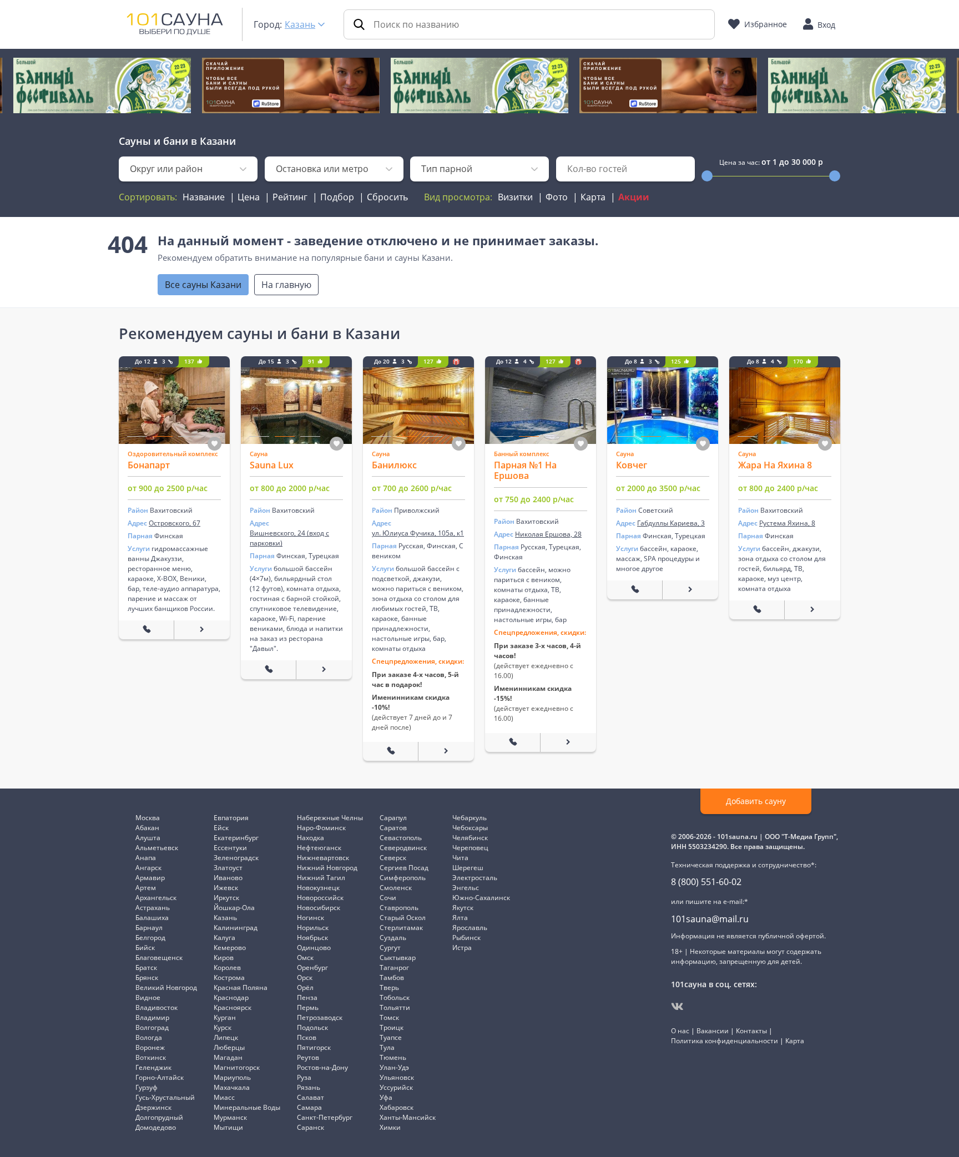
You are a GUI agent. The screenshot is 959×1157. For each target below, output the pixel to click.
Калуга (224, 937)
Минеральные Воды (247, 1107)
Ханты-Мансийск (408, 1117)
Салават (310, 1097)
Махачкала (232, 1087)
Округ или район (166, 169)
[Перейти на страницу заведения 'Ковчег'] (690, 589)
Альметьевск (156, 847)
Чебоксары (470, 827)
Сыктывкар (398, 957)
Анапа (145, 857)
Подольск (312, 1027)
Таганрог (394, 967)
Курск (222, 1027)
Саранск (310, 1127)
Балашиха (152, 917)
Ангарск (148, 867)
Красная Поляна (240, 987)
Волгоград (152, 1027)
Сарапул (393, 817)
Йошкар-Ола (234, 907)
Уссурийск (396, 1087)
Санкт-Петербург (324, 1117)
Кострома (229, 977)
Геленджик (153, 1067)
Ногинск (310, 917)
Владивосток (156, 1007)
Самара (309, 1107)
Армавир (150, 877)
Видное (147, 997)
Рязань (308, 1087)
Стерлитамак (401, 927)
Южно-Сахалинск (481, 897)
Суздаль (393, 937)
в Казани (213, 141)
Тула (387, 1047)
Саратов (393, 827)
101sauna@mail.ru (710, 919)
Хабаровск (396, 1107)
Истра (462, 947)
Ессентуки (230, 847)
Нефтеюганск (319, 847)
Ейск (221, 827)
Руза (304, 1077)
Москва (147, 817)
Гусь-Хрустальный (165, 1097)
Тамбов (392, 977)
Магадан (228, 1057)
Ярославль (469, 927)
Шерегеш (467, 867)
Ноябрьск (312, 937)
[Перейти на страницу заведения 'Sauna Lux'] (324, 669)
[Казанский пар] (102, 85)
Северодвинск (403, 847)
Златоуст (228, 867)
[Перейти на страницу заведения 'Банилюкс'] (446, 751)
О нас (680, 1030)
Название (204, 197)
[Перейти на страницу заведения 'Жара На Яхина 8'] (812, 609)
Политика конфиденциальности (724, 1040)
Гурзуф (146, 1087)
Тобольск (395, 997)
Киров (224, 957)
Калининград (236, 927)
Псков (306, 1037)
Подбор (337, 197)
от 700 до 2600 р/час (412, 488)
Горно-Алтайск (159, 1077)
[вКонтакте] (677, 1006)
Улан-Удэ (394, 1067)
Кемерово (230, 947)
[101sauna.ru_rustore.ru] (291, 85)
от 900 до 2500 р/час (168, 488)
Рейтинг (289, 197)
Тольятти (395, 1007)
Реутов (308, 1057)
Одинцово (314, 947)
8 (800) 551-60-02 (706, 882)
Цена (249, 197)
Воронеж (150, 1047)
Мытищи (228, 1127)
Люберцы (229, 1047)
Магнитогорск (237, 1067)
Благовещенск (159, 957)
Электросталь (474, 877)
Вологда (148, 1037)
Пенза (307, 997)
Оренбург (312, 967)
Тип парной (446, 169)
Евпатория (231, 817)
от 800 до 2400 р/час (778, 488)
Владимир (152, 1017)
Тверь (389, 987)
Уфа (386, 1097)
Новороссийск (320, 897)
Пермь (308, 1007)
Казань (300, 24)
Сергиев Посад (404, 867)
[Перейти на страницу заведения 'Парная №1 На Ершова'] (568, 742)
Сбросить (387, 197)
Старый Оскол (403, 917)
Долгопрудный (159, 1117)
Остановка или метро (322, 169)
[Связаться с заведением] (146, 629)
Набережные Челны (330, 817)
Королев (227, 967)
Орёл (305, 987)
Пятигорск (314, 1047)
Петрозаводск (319, 1017)
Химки (390, 1127)
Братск (146, 967)
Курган (225, 1017)
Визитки (515, 197)
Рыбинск (466, 937)
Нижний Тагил (321, 877)
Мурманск (230, 1117)
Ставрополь (399, 907)
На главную (286, 285)
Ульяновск (397, 1077)
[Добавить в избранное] (214, 444)
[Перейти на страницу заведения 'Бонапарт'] (202, 629)
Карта (593, 197)
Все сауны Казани (203, 285)
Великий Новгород (166, 987)
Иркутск (226, 897)
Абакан (147, 827)
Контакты (751, 1030)
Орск (304, 977)
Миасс (224, 1097)
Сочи (388, 897)
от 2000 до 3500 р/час (658, 488)
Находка (310, 837)
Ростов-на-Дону (322, 1067)
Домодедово (155, 1127)
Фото (557, 197)
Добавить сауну (756, 801)
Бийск (145, 947)
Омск (305, 957)
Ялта (460, 917)
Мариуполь (232, 1077)
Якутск (462, 907)
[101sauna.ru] (175, 23)
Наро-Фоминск (321, 827)
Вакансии (712, 1030)
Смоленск (396, 887)
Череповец (470, 847)
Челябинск (470, 837)
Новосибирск (318, 907)
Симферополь (403, 877)
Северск (393, 857)
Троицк (391, 1027)
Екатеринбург (236, 837)
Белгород (150, 937)
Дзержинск (153, 1107)
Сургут (390, 947)
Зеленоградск (236, 857)
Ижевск (226, 887)
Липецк (226, 1037)
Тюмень (393, 1057)
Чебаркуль (469, 817)
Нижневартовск (323, 857)
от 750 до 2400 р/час (534, 499)
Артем (145, 887)
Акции (633, 197)
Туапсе (391, 1037)
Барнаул (149, 927)
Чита (460, 857)
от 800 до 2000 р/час (290, 488)
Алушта (147, 837)
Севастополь (401, 837)
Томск (389, 1017)
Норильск (313, 927)
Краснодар (231, 997)
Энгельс (465, 887)
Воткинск (150, 1057)
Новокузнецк (318, 887)
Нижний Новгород (327, 867)
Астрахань (152, 907)
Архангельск (155, 897)
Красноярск (232, 1007)
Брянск (146, 977)
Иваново (228, 877)
